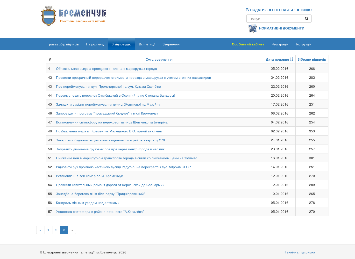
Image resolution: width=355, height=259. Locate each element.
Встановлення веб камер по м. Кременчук (89, 175)
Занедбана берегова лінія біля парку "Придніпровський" (100, 193)
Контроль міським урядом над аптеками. (88, 202)
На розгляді (95, 44)
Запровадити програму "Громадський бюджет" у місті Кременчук (107, 113)
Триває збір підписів (63, 44)
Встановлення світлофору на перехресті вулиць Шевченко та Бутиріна (112, 122)
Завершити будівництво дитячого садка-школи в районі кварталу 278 (110, 139)
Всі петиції (147, 44)
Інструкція (304, 44)
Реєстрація (280, 44)
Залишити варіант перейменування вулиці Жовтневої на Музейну (108, 104)
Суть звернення (159, 59)
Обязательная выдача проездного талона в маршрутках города (106, 68)
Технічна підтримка (300, 252)
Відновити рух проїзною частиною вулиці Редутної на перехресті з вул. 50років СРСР (123, 166)
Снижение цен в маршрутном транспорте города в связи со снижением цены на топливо (126, 157)
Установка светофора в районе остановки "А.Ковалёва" (100, 211)
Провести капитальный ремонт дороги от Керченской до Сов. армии (110, 184)
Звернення (171, 44)
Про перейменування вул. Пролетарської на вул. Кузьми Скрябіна (108, 86)
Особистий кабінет (248, 44)
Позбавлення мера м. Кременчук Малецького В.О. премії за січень (109, 131)
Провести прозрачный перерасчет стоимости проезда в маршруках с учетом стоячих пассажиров (133, 77)
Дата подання (277, 59)
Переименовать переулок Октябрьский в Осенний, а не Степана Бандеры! (115, 95)
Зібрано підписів (312, 59)
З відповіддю (122, 44)
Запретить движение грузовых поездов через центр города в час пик (110, 148)
